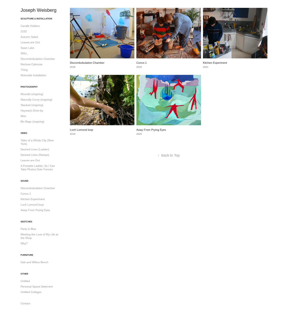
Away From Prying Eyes (35, 210)
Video (24, 133)
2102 (24, 31)
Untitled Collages (31, 292)
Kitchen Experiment (33, 199)
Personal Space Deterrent (37, 286)
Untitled (25, 281)
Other (24, 274)
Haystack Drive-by (32, 110)
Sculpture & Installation (36, 18)
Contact (25, 303)
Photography (29, 87)
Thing (24, 69)
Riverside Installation (33, 75)
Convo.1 (26, 193)
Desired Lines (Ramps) (35, 154)
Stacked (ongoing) (32, 105)
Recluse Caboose (32, 64)
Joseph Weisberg (38, 10)
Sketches (26, 221)
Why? (24, 243)
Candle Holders (30, 25)
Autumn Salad (29, 36)
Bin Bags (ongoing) (32, 121)
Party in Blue (28, 228)
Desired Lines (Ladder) (35, 149)
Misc (23, 116)
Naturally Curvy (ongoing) (36, 99)
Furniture (27, 255)
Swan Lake (27, 47)
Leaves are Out (30, 42)
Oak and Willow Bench (34, 262)
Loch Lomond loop (32, 204)
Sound (24, 181)
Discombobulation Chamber (38, 58)
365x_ (24, 53)
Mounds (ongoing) (32, 94)
